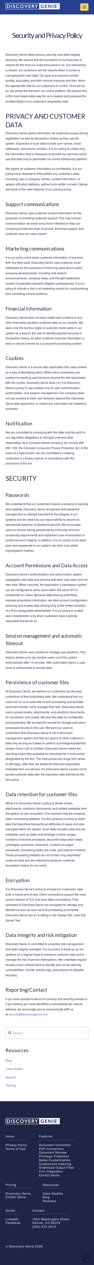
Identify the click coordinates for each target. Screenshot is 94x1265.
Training (11, 1085)
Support (11, 1077)
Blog (9, 1060)
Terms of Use (16, 1149)
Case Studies (14, 1069)
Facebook (13, 1223)
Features (46, 1136)
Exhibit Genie (49, 1175)
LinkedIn (12, 1219)
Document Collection (55, 1145)
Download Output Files (56, 1167)
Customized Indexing (55, 1164)
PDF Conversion (51, 1149)
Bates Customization (55, 1160)
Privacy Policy (16, 1145)
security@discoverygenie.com (28, 1014)
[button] (84, 7)
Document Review (53, 1152)
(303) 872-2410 (44, 1226)
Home (10, 1136)
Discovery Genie (18, 1193)
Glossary (49, 1201)
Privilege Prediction (54, 1156)
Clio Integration (51, 1171)
